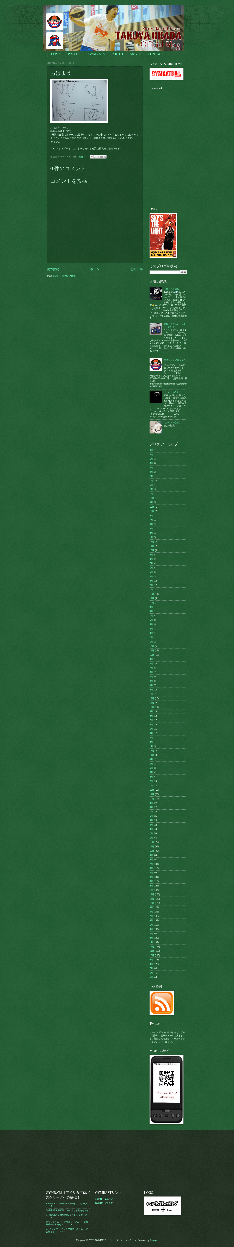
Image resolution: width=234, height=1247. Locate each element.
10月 (152, 498)
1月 (151, 480)
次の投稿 (53, 269)
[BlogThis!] (95, 157)
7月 (151, 520)
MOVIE (135, 54)
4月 (151, 472)
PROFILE (74, 54)
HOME (56, 54)
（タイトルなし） (172, 288)
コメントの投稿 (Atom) (64, 276)
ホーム (94, 269)
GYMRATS (96, 54)
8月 (151, 454)
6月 (151, 450)
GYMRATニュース (104, 1199)
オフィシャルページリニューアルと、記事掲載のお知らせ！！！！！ (67, 1223)
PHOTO (117, 54)
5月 (151, 459)
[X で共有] (98, 157)
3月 (151, 463)
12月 (152, 507)
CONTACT (155, 54)
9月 (151, 502)
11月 (152, 546)
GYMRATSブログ (104, 1203)
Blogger (153, 1240)
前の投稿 (136, 269)
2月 (151, 476)
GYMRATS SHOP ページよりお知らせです (67, 1210)
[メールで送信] (92, 157)
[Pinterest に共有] (105, 157)
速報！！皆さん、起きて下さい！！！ (175, 325)
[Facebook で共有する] (101, 157)
